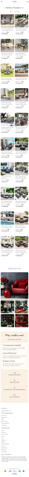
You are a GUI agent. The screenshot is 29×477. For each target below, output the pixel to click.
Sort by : (11, 11)
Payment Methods (5, 423)
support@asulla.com (5, 410)
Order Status (4, 425)
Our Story (3, 432)
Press (2, 438)
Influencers (3, 440)
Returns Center (4, 421)
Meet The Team (4, 434)
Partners (3, 446)
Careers (3, 436)
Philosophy (3, 449)
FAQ (2, 419)
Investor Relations (5, 444)
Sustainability (4, 447)
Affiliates (3, 442)
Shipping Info (4, 417)
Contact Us (3, 415)
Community (3, 451)
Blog (2, 430)
